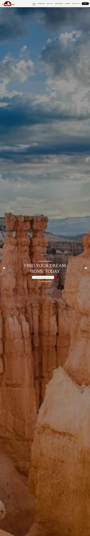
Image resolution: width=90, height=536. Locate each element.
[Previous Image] (4, 268)
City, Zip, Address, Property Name (41, 277)
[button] (85, 3)
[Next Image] (86, 268)
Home (34, 3)
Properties (41, 3)
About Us (50, 3)
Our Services (59, 3)
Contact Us (76, 3)
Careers (67, 3)
